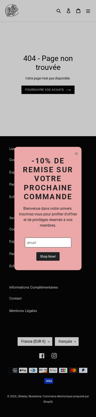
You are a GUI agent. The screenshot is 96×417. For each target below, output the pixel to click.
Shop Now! (48, 256)
